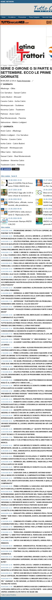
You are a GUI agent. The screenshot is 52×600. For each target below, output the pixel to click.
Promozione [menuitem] (22, 17)
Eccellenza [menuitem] (11, 17)
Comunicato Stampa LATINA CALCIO (29, 269)
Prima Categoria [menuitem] (34, 17)
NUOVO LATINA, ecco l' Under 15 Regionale (32, 565)
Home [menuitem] (3, 17)
